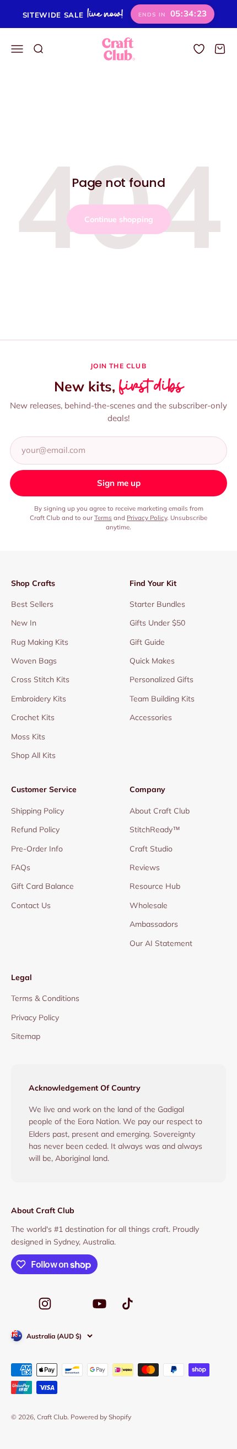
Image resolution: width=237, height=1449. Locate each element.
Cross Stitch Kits (40, 679)
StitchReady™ (155, 829)
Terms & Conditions (45, 998)
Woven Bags (34, 661)
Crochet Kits (33, 717)
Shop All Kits (33, 755)
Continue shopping (118, 219)
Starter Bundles (157, 604)
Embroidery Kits (38, 699)
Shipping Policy (37, 811)
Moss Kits (28, 737)
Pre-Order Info (37, 849)
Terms (103, 517)
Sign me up (119, 483)
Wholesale (149, 905)
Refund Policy (35, 829)
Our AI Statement (161, 943)
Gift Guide (147, 642)
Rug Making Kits (39, 642)
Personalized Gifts (161, 679)
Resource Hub (155, 886)
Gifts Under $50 (157, 623)
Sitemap (25, 1036)
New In (23, 623)
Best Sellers (32, 604)
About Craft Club (160, 811)
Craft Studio (151, 849)
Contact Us (31, 905)
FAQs (20, 867)
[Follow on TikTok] (127, 1303)
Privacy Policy (147, 517)
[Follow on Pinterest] (72, 1307)
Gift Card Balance (42, 886)
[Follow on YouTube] (99, 1303)
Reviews (145, 867)
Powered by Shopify (101, 1417)
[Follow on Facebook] (17, 1307)
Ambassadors (154, 924)
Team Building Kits (162, 699)
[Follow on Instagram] (44, 1303)
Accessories (151, 717)
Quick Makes (152, 661)
